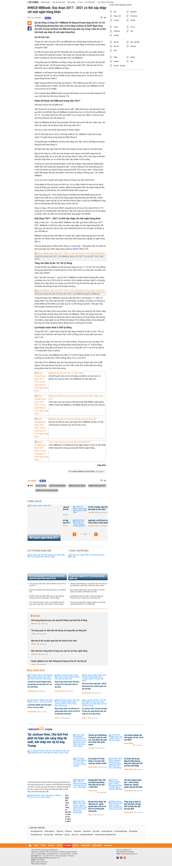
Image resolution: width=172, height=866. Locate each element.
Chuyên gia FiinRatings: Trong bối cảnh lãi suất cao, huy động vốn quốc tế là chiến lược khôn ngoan (88, 585)
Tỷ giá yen (68, 831)
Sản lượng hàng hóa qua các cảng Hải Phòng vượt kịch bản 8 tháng (59, 620)
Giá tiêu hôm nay (107, 831)
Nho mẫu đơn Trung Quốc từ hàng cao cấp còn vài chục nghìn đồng (59, 651)
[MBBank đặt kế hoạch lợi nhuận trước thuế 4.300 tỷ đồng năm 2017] (41, 405)
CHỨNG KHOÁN (85, 845)
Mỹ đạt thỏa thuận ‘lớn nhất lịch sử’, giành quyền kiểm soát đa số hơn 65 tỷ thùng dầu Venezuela (67, 711)
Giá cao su (75, 835)
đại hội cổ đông (41, 486)
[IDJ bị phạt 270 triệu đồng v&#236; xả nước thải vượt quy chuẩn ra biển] (80, 762)
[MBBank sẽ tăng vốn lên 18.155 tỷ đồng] (41, 382)
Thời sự (33, 634)
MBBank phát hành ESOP (97, 486)
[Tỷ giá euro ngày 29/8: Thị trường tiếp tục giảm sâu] (88, 567)
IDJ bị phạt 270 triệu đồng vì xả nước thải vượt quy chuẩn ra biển (97, 761)
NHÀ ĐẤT (75, 845)
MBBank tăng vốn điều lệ (77, 486)
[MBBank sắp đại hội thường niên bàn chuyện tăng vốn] (41, 428)
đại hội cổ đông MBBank (57, 486)
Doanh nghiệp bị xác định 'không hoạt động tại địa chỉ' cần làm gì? (59, 661)
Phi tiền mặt (90, 2)
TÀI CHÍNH (67, 845)
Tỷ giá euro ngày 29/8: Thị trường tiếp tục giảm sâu (87, 577)
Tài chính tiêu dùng (106, 2)
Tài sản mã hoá (58, 2)
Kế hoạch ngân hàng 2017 (44, 537)
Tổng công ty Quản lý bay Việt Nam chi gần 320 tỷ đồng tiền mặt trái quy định (67, 684)
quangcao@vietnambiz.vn (129, 854)
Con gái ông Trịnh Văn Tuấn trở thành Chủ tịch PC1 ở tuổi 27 (47, 585)
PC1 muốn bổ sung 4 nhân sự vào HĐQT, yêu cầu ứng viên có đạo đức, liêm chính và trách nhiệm (47, 603)
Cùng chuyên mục (79, 550)
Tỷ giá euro (77, 831)
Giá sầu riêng (48, 835)
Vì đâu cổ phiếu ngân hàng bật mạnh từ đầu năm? (88, 508)
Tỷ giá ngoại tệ (49, 831)
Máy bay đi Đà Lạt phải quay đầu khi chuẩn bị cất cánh (54, 641)
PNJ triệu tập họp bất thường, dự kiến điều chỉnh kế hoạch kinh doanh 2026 (46, 577)
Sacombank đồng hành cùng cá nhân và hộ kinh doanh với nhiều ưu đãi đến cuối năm (87, 591)
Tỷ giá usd (59, 831)
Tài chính (33, 2)
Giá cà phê (96, 831)
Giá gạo (67, 835)
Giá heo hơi (86, 831)
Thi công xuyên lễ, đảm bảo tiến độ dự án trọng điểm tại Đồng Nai (58, 630)
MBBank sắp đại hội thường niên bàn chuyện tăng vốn (72, 419)
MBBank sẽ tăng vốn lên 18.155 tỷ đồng (66, 373)
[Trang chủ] (29, 23)
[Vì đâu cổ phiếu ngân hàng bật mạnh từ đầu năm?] (70, 510)
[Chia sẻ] (29, 28)
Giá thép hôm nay (36, 835)
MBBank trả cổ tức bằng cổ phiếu (46, 490)
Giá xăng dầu (133, 831)
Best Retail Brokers (87, 835)
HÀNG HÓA (51, 845)
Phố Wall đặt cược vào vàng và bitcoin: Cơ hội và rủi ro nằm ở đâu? (68, 808)
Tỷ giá (79, 2)
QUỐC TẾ (59, 845)
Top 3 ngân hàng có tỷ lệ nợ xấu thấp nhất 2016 (70, 442)
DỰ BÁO (43, 845)
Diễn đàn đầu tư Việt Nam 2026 (105, 835)
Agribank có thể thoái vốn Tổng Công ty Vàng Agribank (89, 521)
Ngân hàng (45, 2)
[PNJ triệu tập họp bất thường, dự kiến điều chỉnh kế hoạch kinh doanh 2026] (47, 567)
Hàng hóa (34, 624)
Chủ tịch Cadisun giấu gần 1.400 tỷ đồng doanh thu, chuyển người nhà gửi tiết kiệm (94, 686)
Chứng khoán (31, 691)
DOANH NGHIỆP (96, 845)
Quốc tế (57, 718)
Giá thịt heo (58, 835)
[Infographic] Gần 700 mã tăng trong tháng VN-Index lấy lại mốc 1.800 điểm (97, 783)
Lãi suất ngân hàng (121, 831)
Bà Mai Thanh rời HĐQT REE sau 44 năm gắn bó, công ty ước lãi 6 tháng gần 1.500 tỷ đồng (46, 597)
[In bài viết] (102, 17)
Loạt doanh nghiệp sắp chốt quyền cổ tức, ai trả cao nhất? (39, 706)
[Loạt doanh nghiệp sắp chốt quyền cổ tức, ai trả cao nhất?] (40, 701)
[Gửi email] (105, 17)
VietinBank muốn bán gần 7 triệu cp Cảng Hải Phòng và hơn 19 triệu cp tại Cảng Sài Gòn (86, 597)
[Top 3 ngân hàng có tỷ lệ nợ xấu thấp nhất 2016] (41, 451)
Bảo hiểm (71, 2)
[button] (74, 534)
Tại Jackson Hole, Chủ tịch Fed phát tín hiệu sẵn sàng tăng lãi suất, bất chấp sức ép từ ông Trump (94, 711)
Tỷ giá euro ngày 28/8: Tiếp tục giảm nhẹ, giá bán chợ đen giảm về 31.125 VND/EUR (88, 603)
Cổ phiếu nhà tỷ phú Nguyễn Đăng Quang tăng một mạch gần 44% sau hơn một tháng (39, 684)
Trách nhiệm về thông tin (38, 864)
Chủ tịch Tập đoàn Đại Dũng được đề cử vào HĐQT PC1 (47, 591)
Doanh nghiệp (59, 691)
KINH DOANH (108, 845)
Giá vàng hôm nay (36, 831)
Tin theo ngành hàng (121, 5)
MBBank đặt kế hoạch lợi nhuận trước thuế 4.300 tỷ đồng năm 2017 (76, 397)
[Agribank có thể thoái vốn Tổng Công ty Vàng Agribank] (70, 524)
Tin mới (36, 616)
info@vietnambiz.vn (42, 862)
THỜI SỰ (36, 845)
